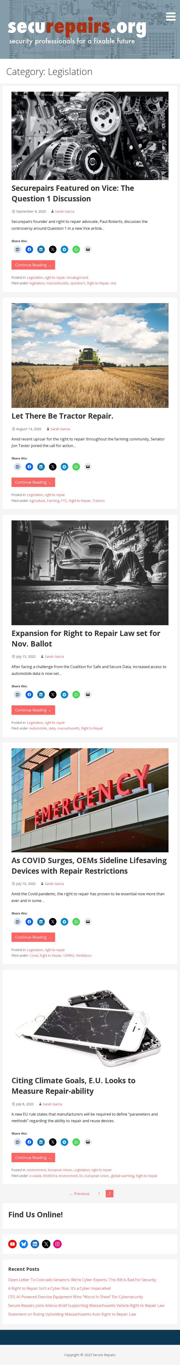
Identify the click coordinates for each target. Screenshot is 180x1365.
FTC (64, 500)
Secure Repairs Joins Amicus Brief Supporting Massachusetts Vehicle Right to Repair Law (86, 1305)
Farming (53, 500)
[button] (172, 11)
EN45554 (50, 1175)
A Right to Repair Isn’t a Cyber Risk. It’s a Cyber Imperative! (59, 1288)
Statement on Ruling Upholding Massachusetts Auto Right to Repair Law (72, 1314)
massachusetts (57, 283)
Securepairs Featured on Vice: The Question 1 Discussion (72, 193)
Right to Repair (98, 283)
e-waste (35, 1175)
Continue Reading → (33, 264)
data (52, 728)
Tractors (98, 500)
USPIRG (68, 955)
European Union (60, 1170)
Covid (34, 955)
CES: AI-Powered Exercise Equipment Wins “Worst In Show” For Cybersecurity (75, 1296)
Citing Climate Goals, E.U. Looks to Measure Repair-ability (73, 1085)
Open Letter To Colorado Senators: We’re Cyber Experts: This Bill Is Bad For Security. (82, 1279)
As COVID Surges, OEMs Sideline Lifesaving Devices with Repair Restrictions (89, 865)
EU (81, 1175)
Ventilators (84, 955)
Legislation (35, 277)
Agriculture (37, 500)
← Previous (79, 1193)
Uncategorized (77, 277)
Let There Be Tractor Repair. (62, 416)
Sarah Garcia (64, 211)
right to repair (55, 277)
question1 (78, 283)
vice (113, 283)
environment (36, 1170)
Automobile (38, 728)
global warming (122, 1175)
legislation (37, 283)
